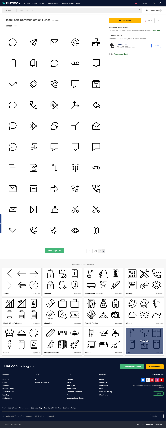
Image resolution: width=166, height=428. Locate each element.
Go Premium (154, 366)
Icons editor (71, 389)
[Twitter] (148, 380)
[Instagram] (157, 380)
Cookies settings (69, 408)
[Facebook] (143, 380)
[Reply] (96, 105)
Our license (103, 385)
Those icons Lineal (121, 54)
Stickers (42, 3)
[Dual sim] (33, 63)
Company (103, 374)
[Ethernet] (96, 42)
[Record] (75, 63)
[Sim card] (13, 63)
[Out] (33, 230)
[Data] (54, 168)
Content (6, 374)
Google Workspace (42, 382)
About (101, 379)
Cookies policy (36, 408)
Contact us (103, 382)
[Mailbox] (54, 210)
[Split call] (75, 105)
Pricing (144, 3)
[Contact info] (33, 168)
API (36, 379)
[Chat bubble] (13, 42)
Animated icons (68, 3)
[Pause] (54, 230)
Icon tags (5, 395)
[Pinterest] (152, 380)
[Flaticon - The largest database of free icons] (11, 3)
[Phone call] (33, 105)
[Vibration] (33, 84)
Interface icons (53, 3)
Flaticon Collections (74, 392)
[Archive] (33, 189)
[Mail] (13, 210)
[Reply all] (75, 230)
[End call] (96, 168)
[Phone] (54, 84)
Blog (101, 389)
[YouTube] (161, 380)
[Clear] (13, 168)
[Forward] (54, 189)
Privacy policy (24, 408)
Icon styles (71, 385)
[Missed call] (13, 84)
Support (70, 379)
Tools (37, 374)
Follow (69, 395)
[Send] (33, 42)
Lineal (9, 26)
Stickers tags (7, 398)
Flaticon (149, 424)
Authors (27, 3)
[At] (75, 42)
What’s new (103, 395)
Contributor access (132, 366)
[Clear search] (134, 10)
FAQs (69, 382)
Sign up (158, 393)
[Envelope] (54, 42)
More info (156, 31)
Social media (158, 374)
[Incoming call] (96, 189)
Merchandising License (75, 398)
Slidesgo (159, 424)
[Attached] (96, 230)
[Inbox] (96, 84)
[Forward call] (75, 189)
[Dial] (75, 168)
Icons (34, 3)
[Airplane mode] (54, 105)
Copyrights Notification (52, 408)
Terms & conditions (9, 408)
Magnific (140, 424)
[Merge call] (75, 126)
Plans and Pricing (105, 392)
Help (69, 374)
